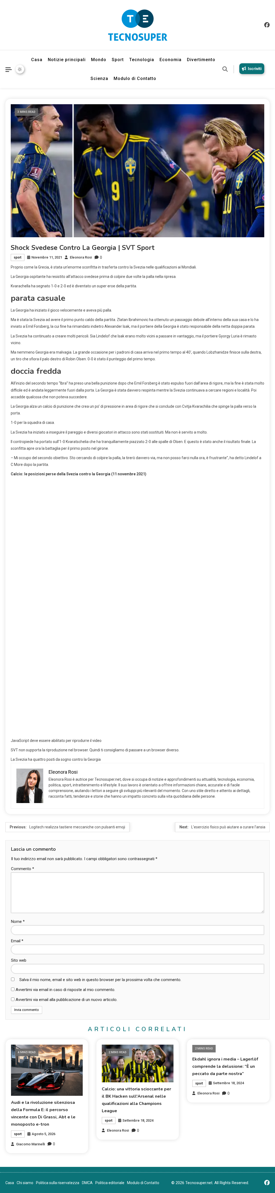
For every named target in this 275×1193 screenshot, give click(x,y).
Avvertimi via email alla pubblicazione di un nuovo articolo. (66, 999)
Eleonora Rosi (81, 257)
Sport (118, 59)
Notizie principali (67, 59)
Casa (36, 59)
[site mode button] (20, 69)
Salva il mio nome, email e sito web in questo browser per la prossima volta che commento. (100, 979)
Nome (18, 921)
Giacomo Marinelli (30, 1144)
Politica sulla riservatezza (57, 1183)
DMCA (87, 1183)
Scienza (99, 78)
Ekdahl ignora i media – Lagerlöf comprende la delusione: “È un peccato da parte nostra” (225, 1066)
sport (17, 257)
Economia (171, 59)
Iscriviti (255, 68)
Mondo (98, 59)
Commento (22, 868)
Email (17, 941)
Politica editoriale (109, 1183)
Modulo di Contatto (135, 78)
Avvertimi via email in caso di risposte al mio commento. (65, 989)
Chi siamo (25, 1183)
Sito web (18, 960)
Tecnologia (141, 59)
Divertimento (201, 59)
